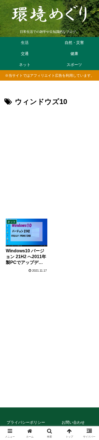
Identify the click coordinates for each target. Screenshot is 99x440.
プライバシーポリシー (26, 422)
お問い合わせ (73, 422)
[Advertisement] (49, 160)
